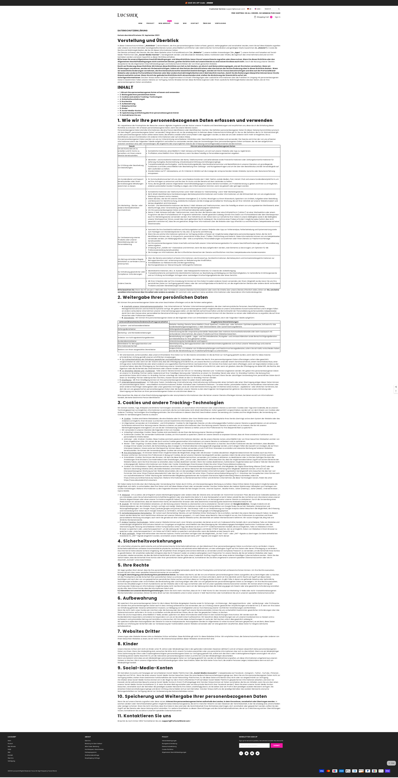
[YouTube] (230, 403)
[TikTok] (225, 403)
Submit (223, 395)
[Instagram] (221, 403)
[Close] (247, 364)
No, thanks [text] (224, 408)
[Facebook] (217, 403)
